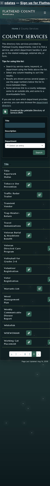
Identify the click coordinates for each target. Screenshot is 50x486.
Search (39, 152)
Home (15, 28)
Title (6, 164)
